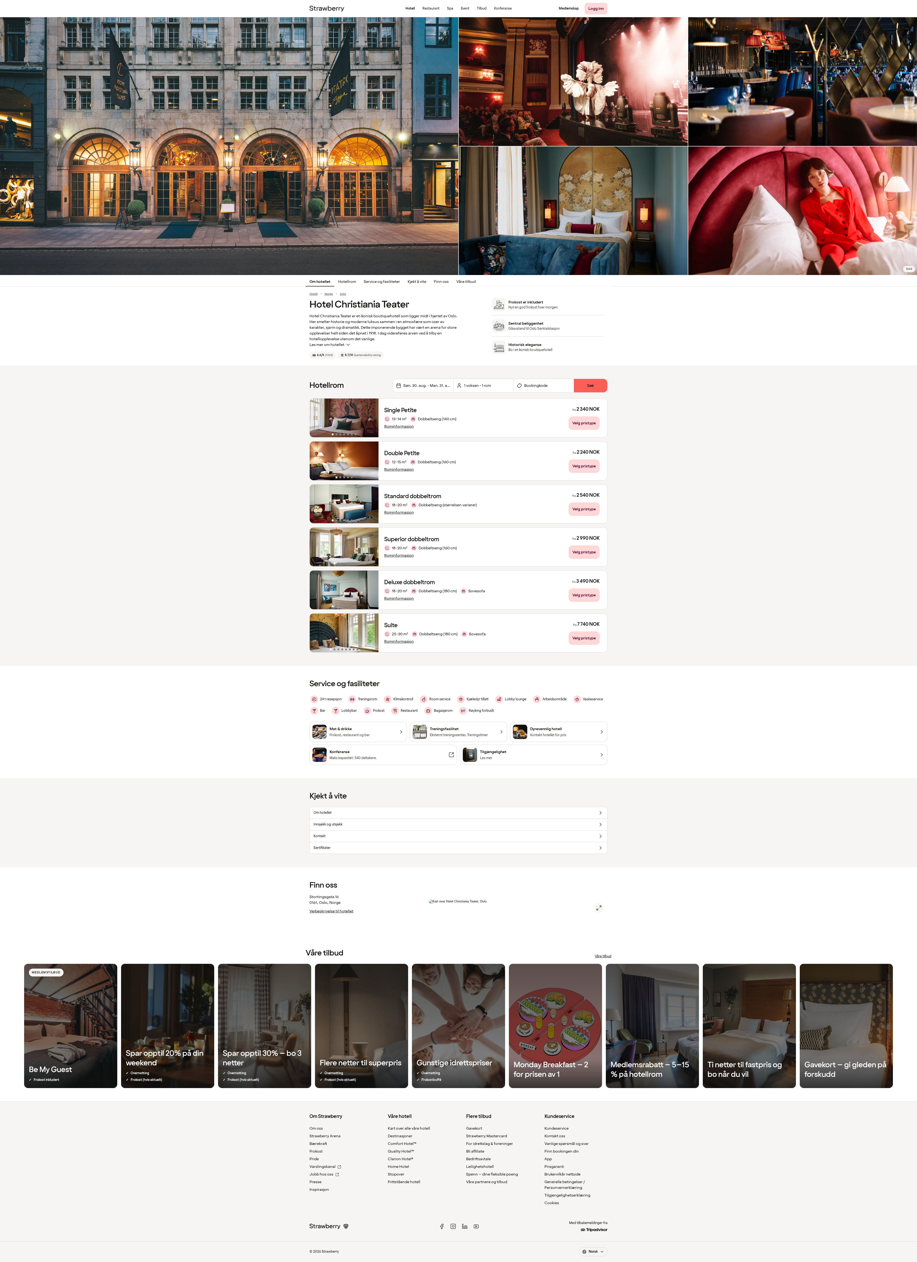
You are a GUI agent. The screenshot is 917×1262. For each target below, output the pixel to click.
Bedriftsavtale (478, 1159)
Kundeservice (556, 1128)
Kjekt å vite (417, 281)
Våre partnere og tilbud (486, 1182)
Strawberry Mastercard (486, 1136)
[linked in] (465, 1226)
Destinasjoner (400, 1136)
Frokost (316, 1151)
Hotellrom (347, 281)
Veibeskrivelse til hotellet (331, 911)
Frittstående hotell (404, 1182)
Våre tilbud (466, 281)
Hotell (313, 294)
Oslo (343, 294)
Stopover (396, 1174)
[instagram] (453, 1226)
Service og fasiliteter (382, 281)
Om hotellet (320, 281)
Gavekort (474, 1128)
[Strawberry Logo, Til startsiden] (326, 8)
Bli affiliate (475, 1151)
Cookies (551, 1203)
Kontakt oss (554, 1136)
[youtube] (476, 1226)
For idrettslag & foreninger (489, 1143)
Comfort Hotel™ (402, 1143)
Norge (329, 294)
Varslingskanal (322, 1166)
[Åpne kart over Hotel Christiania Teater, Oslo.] (599, 908)
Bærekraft (318, 1143)
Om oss (316, 1128)
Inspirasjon (319, 1189)
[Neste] (372, 418)
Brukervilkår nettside (562, 1174)
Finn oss (441, 281)
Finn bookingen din (561, 1151)
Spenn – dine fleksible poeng (492, 1174)
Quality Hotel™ (401, 1151)
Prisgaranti (554, 1166)
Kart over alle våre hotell (409, 1128)
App (548, 1159)
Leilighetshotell (480, 1166)
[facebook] (442, 1226)
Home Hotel (398, 1166)
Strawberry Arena (325, 1136)
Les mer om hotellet (326, 344)
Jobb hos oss (321, 1174)
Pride (314, 1159)
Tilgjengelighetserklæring (567, 1195)
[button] (344, 418)
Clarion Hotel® (400, 1159)
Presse (315, 1182)
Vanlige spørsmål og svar (566, 1143)
